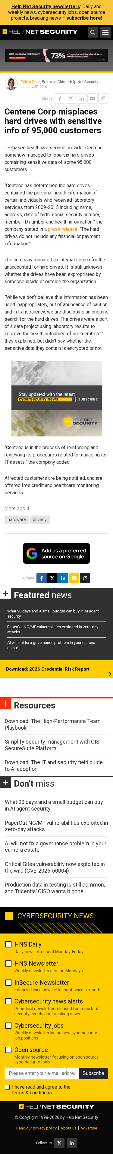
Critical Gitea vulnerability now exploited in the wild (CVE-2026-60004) (55, 867)
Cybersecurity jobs (39, 1025)
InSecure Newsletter (41, 982)
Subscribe (93, 1073)
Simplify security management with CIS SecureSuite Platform (52, 744)
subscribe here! (84, 18)
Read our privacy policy (36, 1128)
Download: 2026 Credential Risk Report (47, 669)
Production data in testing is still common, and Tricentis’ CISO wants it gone (55, 887)
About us (69, 1128)
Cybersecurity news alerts (48, 1001)
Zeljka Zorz (30, 81)
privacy (40, 519)
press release (62, 229)
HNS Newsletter (36, 963)
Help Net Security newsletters (45, 6)
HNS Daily (27, 944)
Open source (31, 1049)
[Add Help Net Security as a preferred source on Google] (103, 98)
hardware (17, 519)
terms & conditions (32, 1093)
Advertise (88, 1128)
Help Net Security (82, 1117)
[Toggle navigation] (105, 32)
